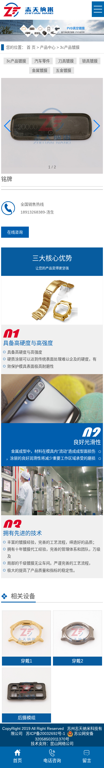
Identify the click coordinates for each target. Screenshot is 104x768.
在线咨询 (15, 232)
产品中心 (47, 47)
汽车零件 (42, 61)
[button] (96, 126)
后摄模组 (26, 717)
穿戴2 (77, 661)
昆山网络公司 (61, 743)
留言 (86, 760)
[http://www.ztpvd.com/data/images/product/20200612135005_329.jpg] (52, 125)
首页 (17, 760)
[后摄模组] (26, 690)
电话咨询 (52, 760)
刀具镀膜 (66, 61)
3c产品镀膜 (70, 47)
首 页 (31, 47)
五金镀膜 (63, 70)
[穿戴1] (26, 633)
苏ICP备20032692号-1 (45, 733)
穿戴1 (26, 661)
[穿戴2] (77, 633)
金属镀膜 (39, 70)
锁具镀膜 (90, 61)
